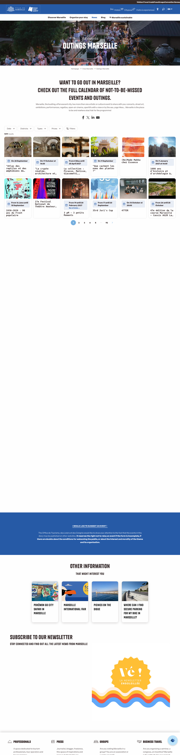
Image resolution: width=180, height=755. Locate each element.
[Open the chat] (173, 740)
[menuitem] (23, 9)
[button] (163, 9)
